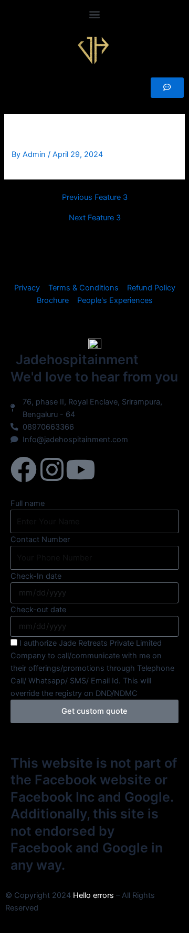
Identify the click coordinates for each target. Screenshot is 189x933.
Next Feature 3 (95, 218)
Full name (27, 503)
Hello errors (93, 895)
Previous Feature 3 (95, 197)
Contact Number (40, 539)
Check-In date (35, 576)
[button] (94, 14)
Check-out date (38, 609)
